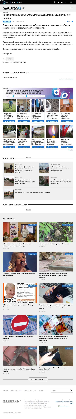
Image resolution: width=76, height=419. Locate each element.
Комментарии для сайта (66, 79)
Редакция (5, 390)
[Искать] (71, 391)
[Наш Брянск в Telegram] (65, 2)
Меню (72, 8)
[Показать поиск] (71, 2)
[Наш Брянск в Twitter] (58, 2)
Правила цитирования (30, 390)
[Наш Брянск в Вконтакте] (62, 2)
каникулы (10, 59)
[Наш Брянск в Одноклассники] (55, 2)
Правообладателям (16, 390)
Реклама (41, 390)
